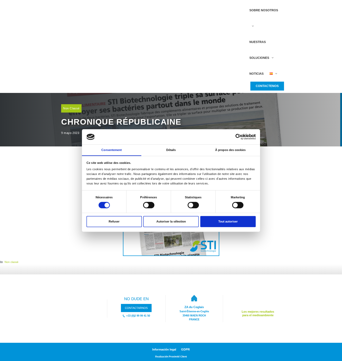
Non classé (71, 108)
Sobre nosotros (263, 10)
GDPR (185, 349)
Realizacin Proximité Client (171, 356)
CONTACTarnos (136, 307)
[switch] (148, 205)
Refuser (114, 221)
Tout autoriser (228, 221)
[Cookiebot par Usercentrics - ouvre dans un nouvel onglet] (238, 137)
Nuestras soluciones (259, 49)
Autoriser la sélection (171, 221)
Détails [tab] (171, 150)
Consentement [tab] (111, 150)
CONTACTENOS (267, 86)
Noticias (256, 73)
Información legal (164, 349)
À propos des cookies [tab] (230, 150)
